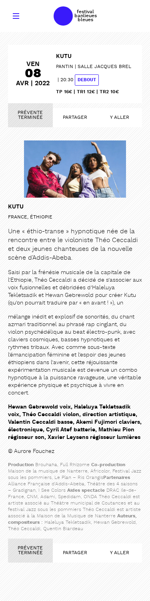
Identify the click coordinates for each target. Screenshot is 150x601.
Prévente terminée (30, 115)
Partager (75, 117)
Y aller (119, 117)
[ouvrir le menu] (16, 16)
